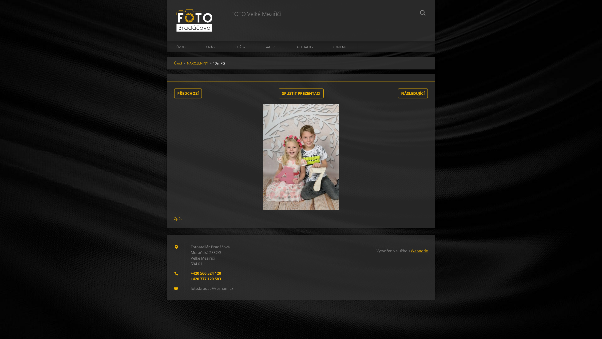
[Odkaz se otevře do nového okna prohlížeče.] (301, 157)
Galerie (271, 47)
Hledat (423, 13)
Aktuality (305, 47)
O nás (210, 47)
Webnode (419, 251)
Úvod (181, 47)
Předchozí (188, 93)
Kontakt (340, 47)
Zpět (178, 218)
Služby (240, 47)
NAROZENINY (197, 63)
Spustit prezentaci (301, 93)
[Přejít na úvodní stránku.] (194, 16)
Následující (413, 93)
